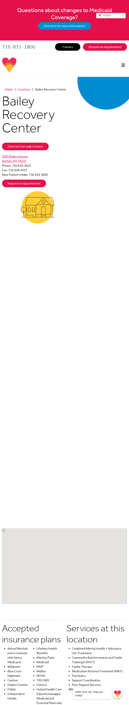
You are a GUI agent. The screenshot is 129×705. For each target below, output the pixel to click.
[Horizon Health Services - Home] (32, 65)
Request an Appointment (24, 183)
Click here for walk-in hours (25, 146)
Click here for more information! (64, 26)
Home (9, 89)
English (107, 15)
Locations (23, 89)
